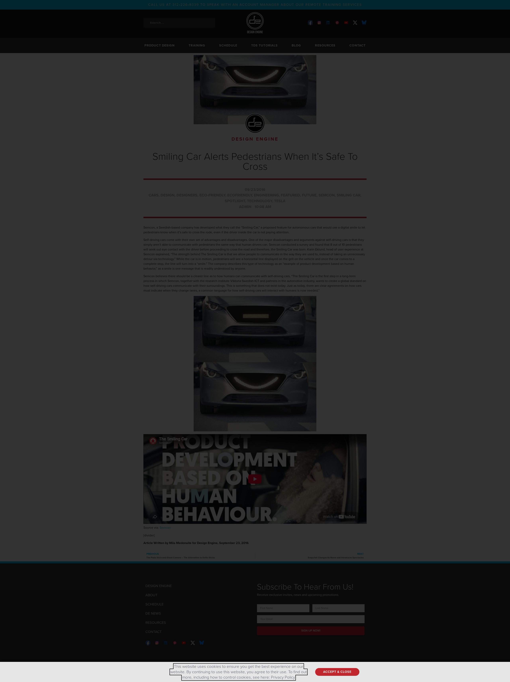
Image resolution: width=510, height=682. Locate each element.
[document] (255, 341)
